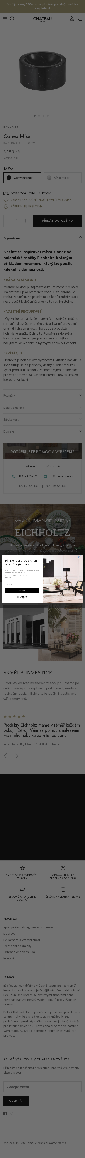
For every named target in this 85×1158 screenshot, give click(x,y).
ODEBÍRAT (22, 590)
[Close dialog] (80, 557)
